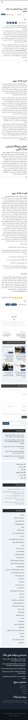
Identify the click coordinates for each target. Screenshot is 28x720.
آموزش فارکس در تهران (19, 624)
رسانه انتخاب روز (20, 588)
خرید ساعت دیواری (20, 548)
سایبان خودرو (21, 621)
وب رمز (22, 545)
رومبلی (22, 527)
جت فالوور (22, 597)
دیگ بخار (22, 536)
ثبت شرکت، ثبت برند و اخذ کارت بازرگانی (15, 630)
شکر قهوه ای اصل (20, 551)
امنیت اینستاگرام (20, 530)
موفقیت (22, 478)
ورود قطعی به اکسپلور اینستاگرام (17, 591)
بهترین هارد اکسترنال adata (18, 606)
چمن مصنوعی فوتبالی (19, 576)
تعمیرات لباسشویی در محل (18, 533)
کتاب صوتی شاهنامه (20, 615)
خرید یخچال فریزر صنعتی (18, 603)
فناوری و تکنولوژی (20, 472)
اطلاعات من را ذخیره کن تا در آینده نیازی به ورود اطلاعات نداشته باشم (14, 414)
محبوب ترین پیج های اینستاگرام (17, 560)
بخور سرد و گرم (21, 609)
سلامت (22, 470)
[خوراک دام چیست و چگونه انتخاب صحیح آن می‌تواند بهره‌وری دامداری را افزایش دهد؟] (20, 349)
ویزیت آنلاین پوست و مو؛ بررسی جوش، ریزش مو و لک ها (13, 447)
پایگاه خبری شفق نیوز (19, 554)
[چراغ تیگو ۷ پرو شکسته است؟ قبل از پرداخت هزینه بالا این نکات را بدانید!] (20, 367)
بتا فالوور (22, 636)
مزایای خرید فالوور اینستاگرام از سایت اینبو (15, 570)
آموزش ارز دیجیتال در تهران (18, 640)
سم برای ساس (21, 579)
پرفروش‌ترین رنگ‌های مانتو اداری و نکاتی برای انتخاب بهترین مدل (13, 492)
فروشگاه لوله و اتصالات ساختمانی (17, 564)
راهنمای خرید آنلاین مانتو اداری (14, 489)
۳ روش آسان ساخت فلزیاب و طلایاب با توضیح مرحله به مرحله (14, 503)
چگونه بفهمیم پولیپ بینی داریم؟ (12, 496)
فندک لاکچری (15, 135)
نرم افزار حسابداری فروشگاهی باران (16, 539)
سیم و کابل (21, 594)
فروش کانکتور (21, 612)
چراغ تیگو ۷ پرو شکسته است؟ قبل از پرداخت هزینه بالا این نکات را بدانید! (14, 452)
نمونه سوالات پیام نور (19, 521)
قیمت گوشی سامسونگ (19, 518)
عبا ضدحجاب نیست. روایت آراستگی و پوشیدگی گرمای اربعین (14, 457)
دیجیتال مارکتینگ (20, 464)
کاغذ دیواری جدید (20, 557)
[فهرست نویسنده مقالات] (14, 312)
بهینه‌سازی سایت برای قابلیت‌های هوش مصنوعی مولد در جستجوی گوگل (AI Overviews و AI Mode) (14, 441)
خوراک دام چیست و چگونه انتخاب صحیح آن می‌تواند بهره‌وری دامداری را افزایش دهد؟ (14, 436)
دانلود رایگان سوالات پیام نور (18, 542)
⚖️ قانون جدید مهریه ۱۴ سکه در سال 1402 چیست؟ (14, 499)
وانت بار (22, 618)
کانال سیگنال (21, 627)
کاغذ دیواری (21, 582)
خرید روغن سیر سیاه (19, 585)
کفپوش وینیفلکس (20, 567)
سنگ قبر (22, 515)
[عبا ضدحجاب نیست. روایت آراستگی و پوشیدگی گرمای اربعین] (8, 367)
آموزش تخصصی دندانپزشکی (18, 600)
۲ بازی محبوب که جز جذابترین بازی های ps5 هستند (20, 335)
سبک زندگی (21, 467)
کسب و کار (3, 14)
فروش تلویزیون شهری (19, 524)
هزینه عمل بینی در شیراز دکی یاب (7, 335)
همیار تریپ (21, 633)
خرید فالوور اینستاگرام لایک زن (17, 573)
